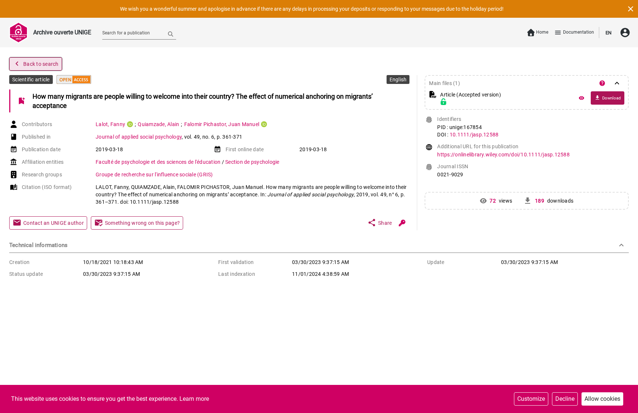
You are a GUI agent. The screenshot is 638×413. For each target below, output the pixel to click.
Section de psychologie (252, 162)
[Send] (170, 33)
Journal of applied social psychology (139, 137)
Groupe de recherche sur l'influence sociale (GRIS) (154, 174)
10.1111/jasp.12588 (474, 135)
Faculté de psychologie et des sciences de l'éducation (159, 162)
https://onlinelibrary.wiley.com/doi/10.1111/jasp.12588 (503, 155)
